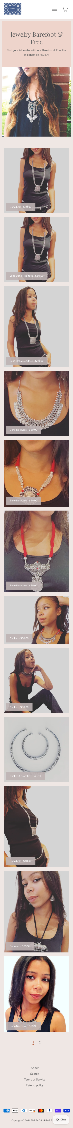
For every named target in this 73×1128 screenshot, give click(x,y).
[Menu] (54, 10)
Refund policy (35, 1085)
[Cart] (65, 10)
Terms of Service (34, 1079)
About (35, 1068)
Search (34, 1074)
